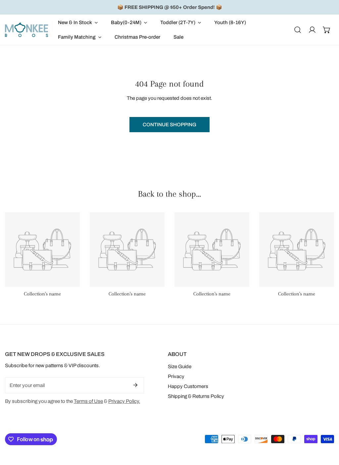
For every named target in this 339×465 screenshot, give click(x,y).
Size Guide (179, 366)
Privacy (176, 376)
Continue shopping (169, 124)
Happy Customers (188, 386)
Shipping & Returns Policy (196, 396)
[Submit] (135, 385)
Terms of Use (88, 401)
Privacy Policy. (124, 401)
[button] (77, 22)
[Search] (297, 29)
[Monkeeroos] (26, 29)
